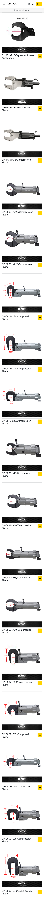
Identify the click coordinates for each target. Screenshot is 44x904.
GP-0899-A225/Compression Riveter (17, 213)
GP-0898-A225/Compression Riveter (17, 265)
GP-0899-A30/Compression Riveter (17, 631)
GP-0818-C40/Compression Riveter (16, 370)
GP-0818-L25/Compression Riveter (16, 422)
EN (38, 4)
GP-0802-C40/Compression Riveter (17, 892)
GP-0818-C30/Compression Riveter (16, 318)
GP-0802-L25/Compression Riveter (16, 840)
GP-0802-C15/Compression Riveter (16, 735)
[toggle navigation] (4, 4)
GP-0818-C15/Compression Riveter (16, 788)
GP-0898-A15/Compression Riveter (16, 474)
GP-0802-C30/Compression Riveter (17, 683)
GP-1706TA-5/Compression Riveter (16, 161)
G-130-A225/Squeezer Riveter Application (18, 56)
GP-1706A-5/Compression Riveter (16, 109)
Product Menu (20, 10)
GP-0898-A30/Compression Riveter (17, 527)
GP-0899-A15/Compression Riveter (16, 579)
